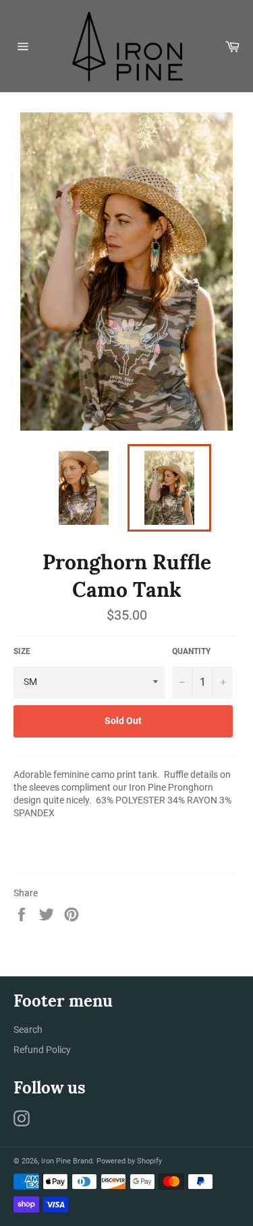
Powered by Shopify (129, 1161)
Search (28, 1029)
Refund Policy (42, 1049)
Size (21, 651)
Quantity (191, 651)
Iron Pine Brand (66, 1161)
